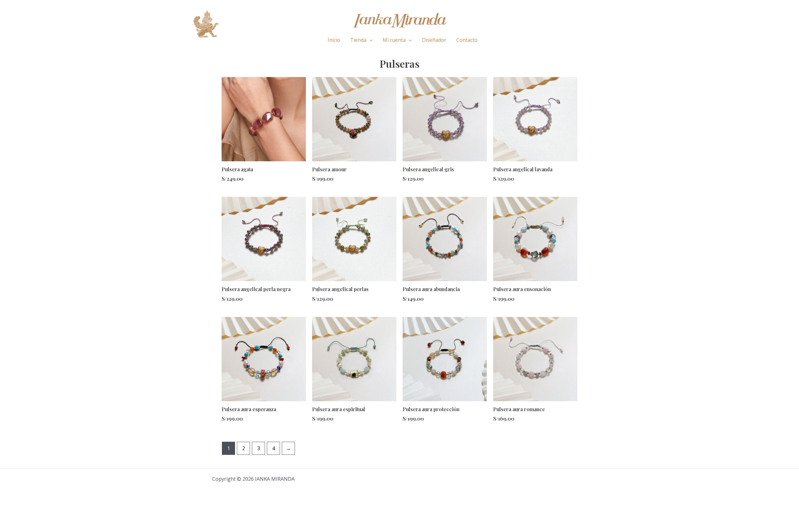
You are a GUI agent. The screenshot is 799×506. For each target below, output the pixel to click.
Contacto (467, 39)
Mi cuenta (394, 39)
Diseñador (434, 39)
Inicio (334, 39)
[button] (369, 39)
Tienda (358, 39)
